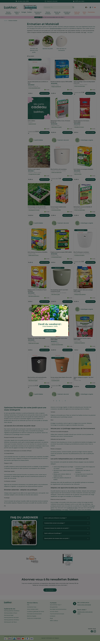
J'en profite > (50, 331)
